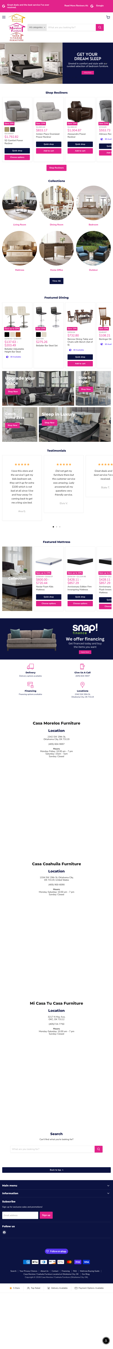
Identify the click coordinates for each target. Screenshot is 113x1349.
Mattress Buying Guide (89, 1271)
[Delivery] (30, 670)
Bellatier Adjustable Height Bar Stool (14, 350)
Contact (55, 1271)
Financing (66, 1271)
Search (13, 1271)
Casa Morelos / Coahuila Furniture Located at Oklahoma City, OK (51, 1274)
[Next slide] (105, 63)
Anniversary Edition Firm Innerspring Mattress (80, 588)
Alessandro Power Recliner (77, 135)
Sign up (46, 1215)
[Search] (100, 27)
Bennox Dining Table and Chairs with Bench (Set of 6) (80, 342)
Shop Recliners (56, 167)
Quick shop (17, 150)
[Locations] (82, 690)
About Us (44, 1271)
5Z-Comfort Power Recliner (14, 142)
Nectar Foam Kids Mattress (44, 588)
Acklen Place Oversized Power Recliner (47, 135)
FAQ (75, 1271)
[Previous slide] (8, 63)
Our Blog (86, 1274)
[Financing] (30, 690)
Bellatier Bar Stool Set (47, 345)
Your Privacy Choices (28, 1271)
